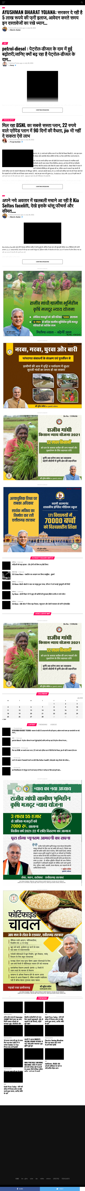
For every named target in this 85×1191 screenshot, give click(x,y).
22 (54, 714)
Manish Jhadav (15, 30)
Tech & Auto (65, 1179)
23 (65, 714)
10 (77, 707)
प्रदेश (31, 1179)
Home (17, 1179)
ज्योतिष (42, 1179)
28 (42, 717)
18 (8, 714)
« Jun (4, 719)
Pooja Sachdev (15, 142)
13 (31, 710)
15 (54, 710)
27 (31, 717)
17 (77, 710)
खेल (37, 1179)
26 (19, 717)
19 (19, 714)
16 (65, 710)
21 (42, 714)
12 (19, 710)
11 (8, 710)
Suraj (12, 65)
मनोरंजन (48, 1179)
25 (8, 717)
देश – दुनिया (24, 1179)
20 (31, 714)
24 (77, 714)
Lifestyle (56, 1179)
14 (42, 710)
